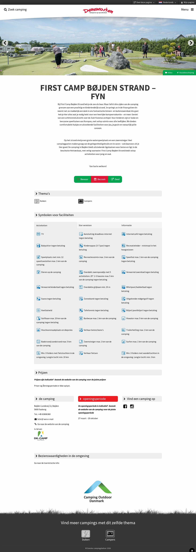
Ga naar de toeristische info (46, 463)
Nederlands (168, 2)
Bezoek (101, 179)
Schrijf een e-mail (45, 419)
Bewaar (84, 179)
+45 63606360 (44, 414)
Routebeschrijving (186, 72)
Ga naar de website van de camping (53, 424)
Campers (87, 201)
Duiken (42, 201)
